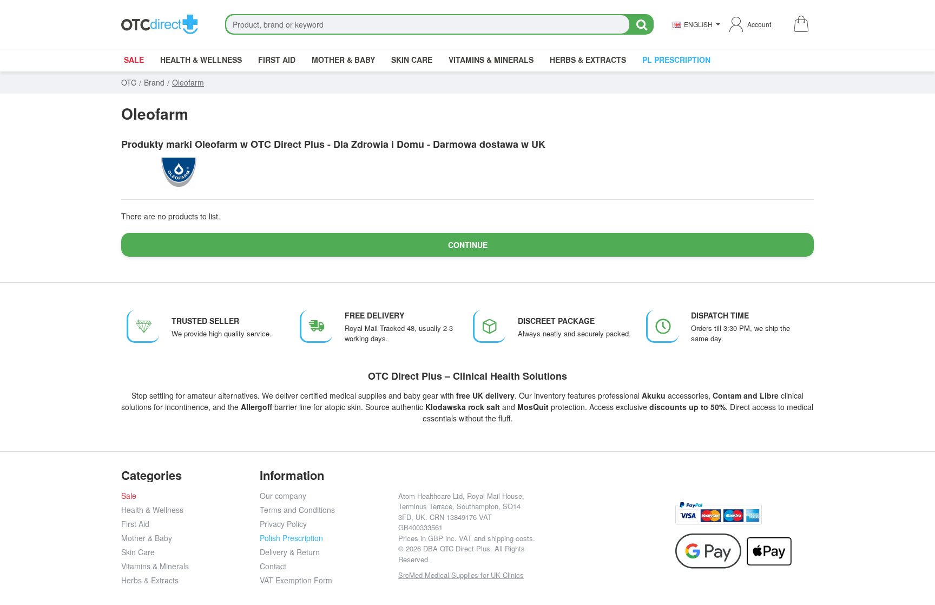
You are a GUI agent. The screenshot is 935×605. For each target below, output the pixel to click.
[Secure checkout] (718, 513)
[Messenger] (630, 521)
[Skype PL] (606, 545)
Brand (154, 82)
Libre (769, 395)
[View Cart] (800, 24)
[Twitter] (606, 521)
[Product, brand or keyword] (641, 24)
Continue (468, 244)
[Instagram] (581, 521)
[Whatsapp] (655, 521)
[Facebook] (557, 521)
